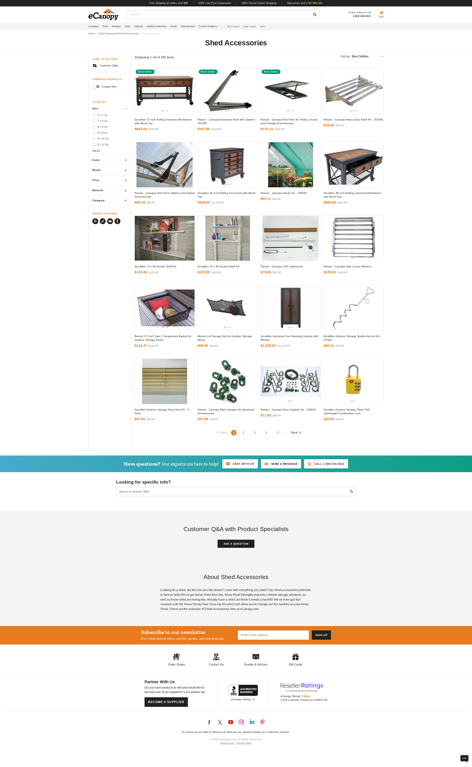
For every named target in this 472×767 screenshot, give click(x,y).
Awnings (116, 26)
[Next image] (190, 91)
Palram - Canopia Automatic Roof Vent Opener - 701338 (227, 121)
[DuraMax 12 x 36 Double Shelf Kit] (228, 238)
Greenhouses (188, 26)
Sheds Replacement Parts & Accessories (118, 33)
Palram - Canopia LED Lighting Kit (282, 266)
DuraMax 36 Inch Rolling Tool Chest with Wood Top (227, 195)
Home (91, 33)
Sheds (173, 26)
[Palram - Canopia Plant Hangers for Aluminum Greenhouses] (228, 381)
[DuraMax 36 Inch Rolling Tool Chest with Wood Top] (228, 164)
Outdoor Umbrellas (157, 26)
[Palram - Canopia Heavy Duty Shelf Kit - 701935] (354, 91)
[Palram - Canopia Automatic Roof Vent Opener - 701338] (228, 91)
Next (294, 432)
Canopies (93, 26)
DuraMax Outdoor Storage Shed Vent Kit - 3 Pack (162, 411)
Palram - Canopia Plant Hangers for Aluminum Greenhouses (226, 411)
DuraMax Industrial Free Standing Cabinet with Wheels (289, 338)
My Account (233, 26)
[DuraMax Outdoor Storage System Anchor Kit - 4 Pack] (354, 307)
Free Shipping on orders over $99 (169, 3)
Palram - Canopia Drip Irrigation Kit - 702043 (288, 409)
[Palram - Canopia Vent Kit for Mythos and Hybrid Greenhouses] (165, 164)
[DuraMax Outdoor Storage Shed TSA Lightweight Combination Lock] (354, 381)
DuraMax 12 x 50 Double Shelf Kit (155, 266)
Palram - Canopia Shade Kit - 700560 (284, 193)
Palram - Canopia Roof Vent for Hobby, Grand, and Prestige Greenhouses (289, 121)
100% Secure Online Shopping (259, 3)
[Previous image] (139, 91)
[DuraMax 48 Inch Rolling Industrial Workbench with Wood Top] (354, 164)
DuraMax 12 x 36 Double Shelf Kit (218, 266)
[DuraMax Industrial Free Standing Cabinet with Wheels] (290, 307)
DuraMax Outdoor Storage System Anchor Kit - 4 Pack (352, 338)
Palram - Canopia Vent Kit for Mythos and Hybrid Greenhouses (165, 195)
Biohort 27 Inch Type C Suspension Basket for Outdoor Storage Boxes (163, 338)
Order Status (249, 26)
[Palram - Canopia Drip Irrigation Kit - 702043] (290, 381)
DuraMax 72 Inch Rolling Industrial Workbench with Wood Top (163, 121)
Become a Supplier (166, 702)
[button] (281, 463)
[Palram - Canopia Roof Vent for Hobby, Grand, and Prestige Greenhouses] (290, 91)
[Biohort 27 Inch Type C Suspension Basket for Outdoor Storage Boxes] (165, 307)
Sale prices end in (305, 3)
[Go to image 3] (167, 110)
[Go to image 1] (162, 111)
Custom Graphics (208, 26)
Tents (105, 26)
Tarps (127, 26)
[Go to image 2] (164, 110)
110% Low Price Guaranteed (214, 3)
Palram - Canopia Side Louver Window (347, 266)
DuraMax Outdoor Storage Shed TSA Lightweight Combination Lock (346, 411)
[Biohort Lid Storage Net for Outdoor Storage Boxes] (228, 307)
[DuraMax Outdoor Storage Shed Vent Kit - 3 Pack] (165, 381)
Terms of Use (227, 743)
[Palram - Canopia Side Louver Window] (354, 238)
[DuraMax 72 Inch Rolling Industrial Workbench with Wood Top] (165, 91)
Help (262, 26)
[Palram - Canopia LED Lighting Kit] (290, 238)
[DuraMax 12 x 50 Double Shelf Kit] (165, 238)
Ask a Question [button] (236, 543)
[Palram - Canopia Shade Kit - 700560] (290, 164)
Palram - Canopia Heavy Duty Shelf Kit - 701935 (353, 119)
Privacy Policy (244, 743)
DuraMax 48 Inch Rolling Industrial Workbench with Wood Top (352, 195)
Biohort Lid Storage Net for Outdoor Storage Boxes (225, 338)
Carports (138, 26)
